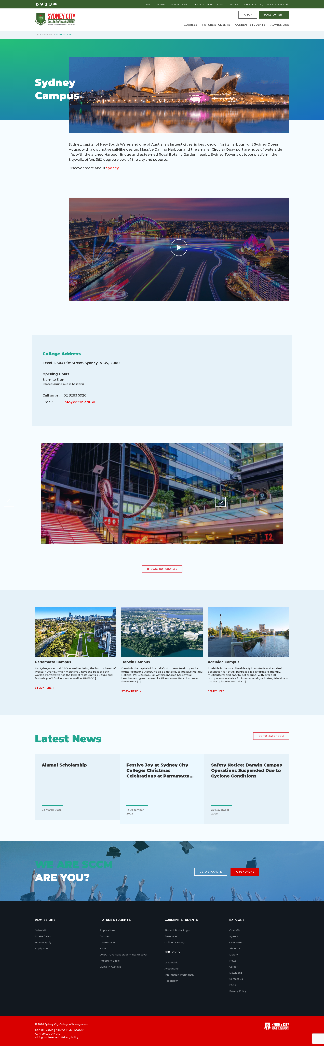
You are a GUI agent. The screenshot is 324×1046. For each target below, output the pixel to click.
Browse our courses (162, 568)
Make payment (274, 14)
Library (199, 4)
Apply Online (245, 871)
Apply (248, 14)
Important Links (110, 960)
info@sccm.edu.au (80, 402)
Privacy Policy (276, 4)
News (210, 4)
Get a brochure (211, 871)
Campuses (173, 4)
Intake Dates (43, 936)
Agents (161, 4)
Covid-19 (149, 4)
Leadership (171, 962)
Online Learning (174, 942)
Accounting (172, 968)
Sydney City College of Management (67, 1024)
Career (219, 4)
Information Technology (179, 974)
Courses (190, 24)
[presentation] (9, 502)
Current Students (250, 24)
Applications (107, 930)
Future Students (216, 24)
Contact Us (249, 4)
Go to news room (271, 735)
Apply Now (41, 948)
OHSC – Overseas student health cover (123, 954)
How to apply (43, 942)
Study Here (43, 687)
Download (233, 4)
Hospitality (171, 980)
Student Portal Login (177, 930)
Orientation (42, 930)
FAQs (262, 4)
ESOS (103, 948)
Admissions (280, 24)
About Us (187, 4)
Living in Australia (110, 966)
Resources (171, 936)
